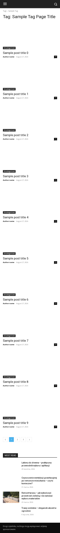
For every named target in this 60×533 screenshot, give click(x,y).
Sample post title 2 (15, 135)
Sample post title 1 (15, 94)
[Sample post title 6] (30, 282)
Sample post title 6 (15, 299)
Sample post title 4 (15, 217)
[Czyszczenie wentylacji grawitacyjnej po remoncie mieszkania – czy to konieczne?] (11, 482)
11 (56, 57)
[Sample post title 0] (30, 35)
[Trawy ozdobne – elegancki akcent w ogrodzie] (11, 512)
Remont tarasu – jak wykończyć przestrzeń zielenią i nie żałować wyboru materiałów (37, 496)
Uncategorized (9, 48)
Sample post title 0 (15, 53)
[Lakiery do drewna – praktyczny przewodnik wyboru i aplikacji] (11, 467)
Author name (8, 57)
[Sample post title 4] (30, 200)
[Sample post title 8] (30, 364)
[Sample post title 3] (30, 159)
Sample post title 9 (15, 423)
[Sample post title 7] (30, 323)
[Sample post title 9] (30, 405)
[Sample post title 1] (30, 76)
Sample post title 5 (15, 258)
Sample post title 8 (15, 382)
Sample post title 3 (15, 176)
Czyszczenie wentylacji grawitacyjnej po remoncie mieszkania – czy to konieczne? (39, 481)
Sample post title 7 (15, 340)
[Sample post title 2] (30, 117)
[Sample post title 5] (30, 241)
